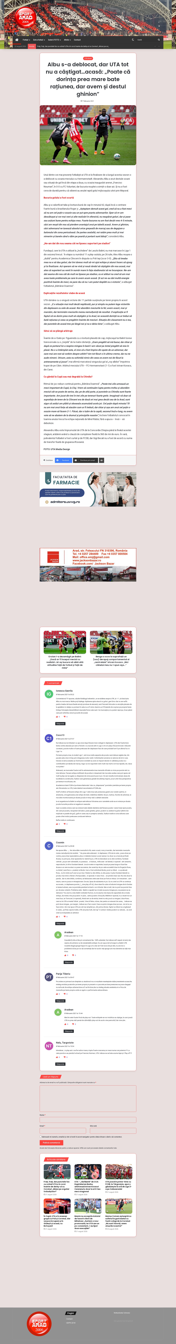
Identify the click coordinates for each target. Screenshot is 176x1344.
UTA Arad (88, 58)
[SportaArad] (26, 18)
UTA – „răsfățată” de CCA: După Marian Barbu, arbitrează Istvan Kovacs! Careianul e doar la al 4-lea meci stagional (87, 1186)
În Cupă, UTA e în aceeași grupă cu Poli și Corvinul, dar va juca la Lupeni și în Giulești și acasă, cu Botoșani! (57, 1221)
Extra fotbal (38, 40)
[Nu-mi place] (65, 717)
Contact (77, 40)
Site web (93, 1126)
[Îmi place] (57, 717)
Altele (66, 40)
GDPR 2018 (70, 1323)
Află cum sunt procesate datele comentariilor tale (98, 1148)
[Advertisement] (88, 527)
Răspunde (60, 724)
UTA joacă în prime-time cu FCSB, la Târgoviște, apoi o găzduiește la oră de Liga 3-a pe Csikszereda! (118, 1185)
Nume (42, 1115)
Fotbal (25, 40)
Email (42, 1126)
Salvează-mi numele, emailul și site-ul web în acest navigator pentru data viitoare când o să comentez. (82, 1137)
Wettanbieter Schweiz (122, 1313)
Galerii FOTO (53, 40)
